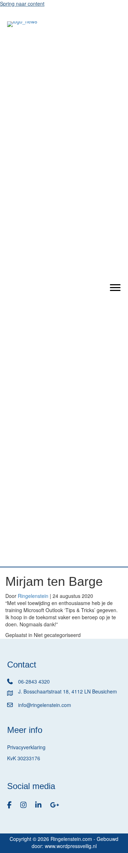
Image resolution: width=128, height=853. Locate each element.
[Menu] (115, 288)
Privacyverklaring (26, 747)
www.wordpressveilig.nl (71, 845)
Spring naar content (22, 3)
